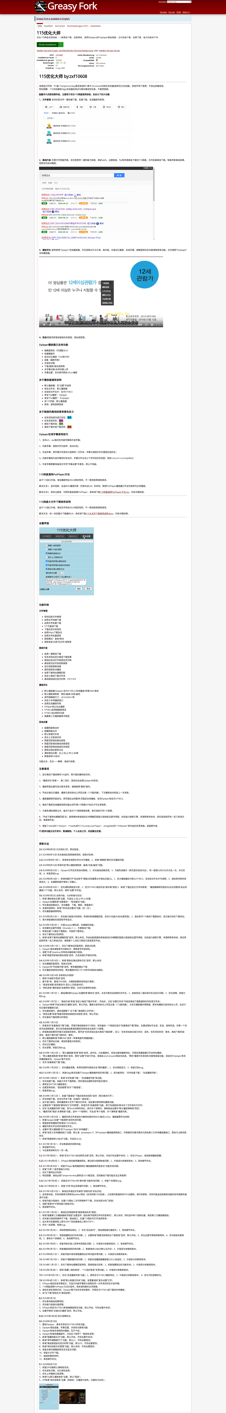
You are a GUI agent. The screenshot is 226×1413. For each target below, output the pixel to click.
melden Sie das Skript (109, 50)
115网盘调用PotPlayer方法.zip (114, 492)
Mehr (185, 12)
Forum (171, 12)
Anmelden (163, 2)
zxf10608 (59, 55)
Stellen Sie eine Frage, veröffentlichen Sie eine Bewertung (65, 50)
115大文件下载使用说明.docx (99, 513)
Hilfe (178, 12)
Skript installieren (47, 44)
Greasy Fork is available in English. (53, 18)
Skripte (163, 12)
